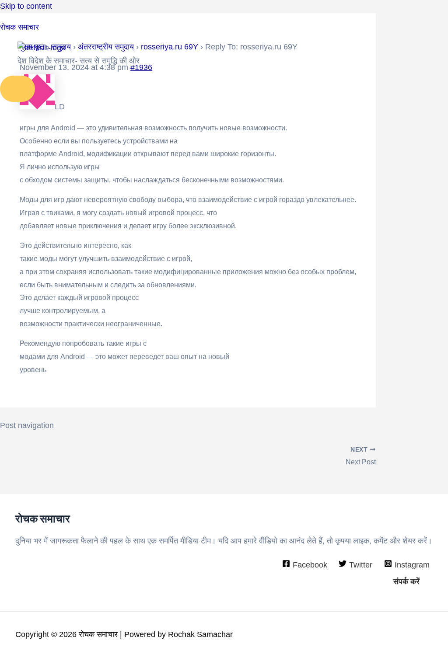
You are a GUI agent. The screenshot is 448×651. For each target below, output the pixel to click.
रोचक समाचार (19, 27)
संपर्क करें (406, 581)
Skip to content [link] (26, 6)
